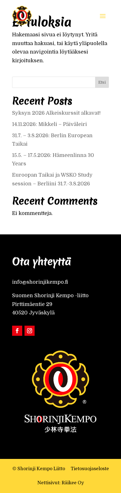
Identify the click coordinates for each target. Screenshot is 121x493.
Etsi (102, 82)
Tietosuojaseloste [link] (90, 468)
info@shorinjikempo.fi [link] (40, 282)
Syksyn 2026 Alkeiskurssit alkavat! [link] (56, 113)
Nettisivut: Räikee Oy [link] (60, 482)
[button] (102, 15)
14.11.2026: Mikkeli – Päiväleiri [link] (50, 124)
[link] (22, 15)
